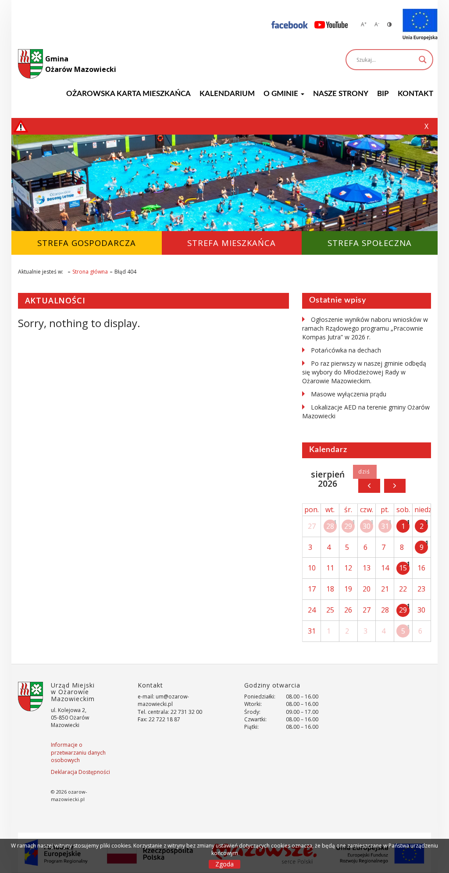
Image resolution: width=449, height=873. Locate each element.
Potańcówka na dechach (346, 350)
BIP (383, 93)
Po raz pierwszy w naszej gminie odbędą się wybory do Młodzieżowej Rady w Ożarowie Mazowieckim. (364, 372)
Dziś (364, 472)
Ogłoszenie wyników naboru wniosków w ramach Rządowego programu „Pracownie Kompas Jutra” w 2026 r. (365, 328)
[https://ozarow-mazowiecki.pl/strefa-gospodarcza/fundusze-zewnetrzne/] (420, 24)
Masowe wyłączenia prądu (348, 394)
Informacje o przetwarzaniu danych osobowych (78, 752)
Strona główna (90, 271)
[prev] (369, 486)
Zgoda (224, 864)
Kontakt (415, 93)
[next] (395, 486)
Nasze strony (340, 93)
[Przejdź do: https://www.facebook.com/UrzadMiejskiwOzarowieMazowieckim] (289, 24)
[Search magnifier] (423, 59)
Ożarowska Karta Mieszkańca (128, 93)
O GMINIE (282, 93)
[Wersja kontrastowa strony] (389, 24)
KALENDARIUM (227, 93)
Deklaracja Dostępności (80, 772)
